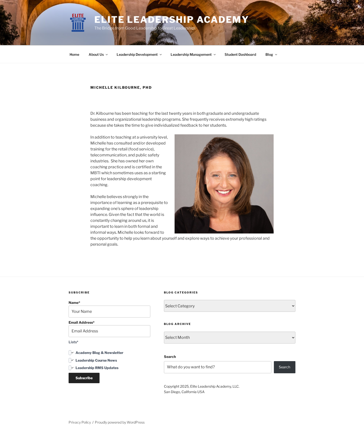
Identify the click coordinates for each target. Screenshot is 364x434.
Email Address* (82, 322)
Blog (269, 54)
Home (74, 54)
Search (170, 356)
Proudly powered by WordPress (120, 422)
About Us (96, 54)
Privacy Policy (80, 422)
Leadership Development (137, 54)
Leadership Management (191, 54)
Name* (74, 302)
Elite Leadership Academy (171, 19)
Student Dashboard (240, 54)
